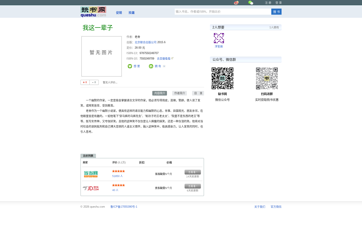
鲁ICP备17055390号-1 (123, 206)
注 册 (268, 2)
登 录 (278, 2)
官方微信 (276, 206)
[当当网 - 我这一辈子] (90, 173)
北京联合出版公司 (145, 42)
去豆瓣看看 (164, 58)
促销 (119, 12)
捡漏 (131, 12)
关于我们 (259, 206)
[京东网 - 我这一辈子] (90, 187)
